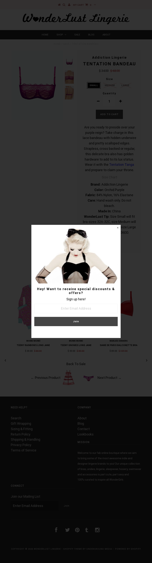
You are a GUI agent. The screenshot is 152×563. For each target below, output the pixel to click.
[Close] (117, 228)
